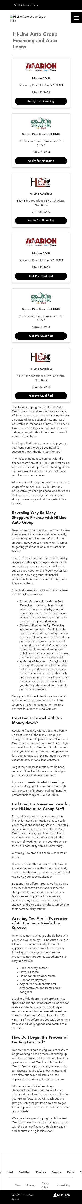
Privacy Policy (45, 1185)
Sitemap (31, 1185)
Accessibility (63, 1185)
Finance (41, 1172)
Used (9, 1172)
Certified (24, 1172)
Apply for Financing (41, 101)
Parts (70, 1172)
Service (57, 1172)
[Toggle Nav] (76, 17)
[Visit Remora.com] (61, 1196)
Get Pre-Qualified (41, 276)
